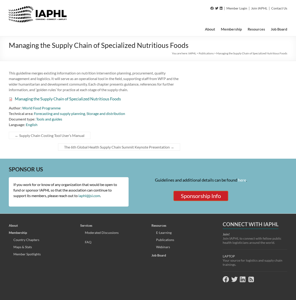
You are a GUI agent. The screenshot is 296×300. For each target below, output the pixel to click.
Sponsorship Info (201, 195)
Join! (226, 234)
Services (86, 225)
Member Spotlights (27, 254)
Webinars (163, 247)
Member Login (236, 8)
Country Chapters (26, 240)
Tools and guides (49, 119)
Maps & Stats (22, 247)
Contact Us (279, 8)
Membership (231, 29)
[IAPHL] (38, 8)
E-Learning (164, 233)
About (210, 29)
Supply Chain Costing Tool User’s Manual (49, 135)
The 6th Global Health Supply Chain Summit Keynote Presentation (119, 147)
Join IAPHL (259, 8)
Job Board (279, 29)
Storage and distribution (105, 113)
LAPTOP (229, 256)
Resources (256, 29)
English (31, 124)
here (242, 179)
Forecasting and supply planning (59, 113)
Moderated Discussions (102, 233)
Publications (165, 240)
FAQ (88, 242)
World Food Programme (41, 108)
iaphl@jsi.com (89, 195)
